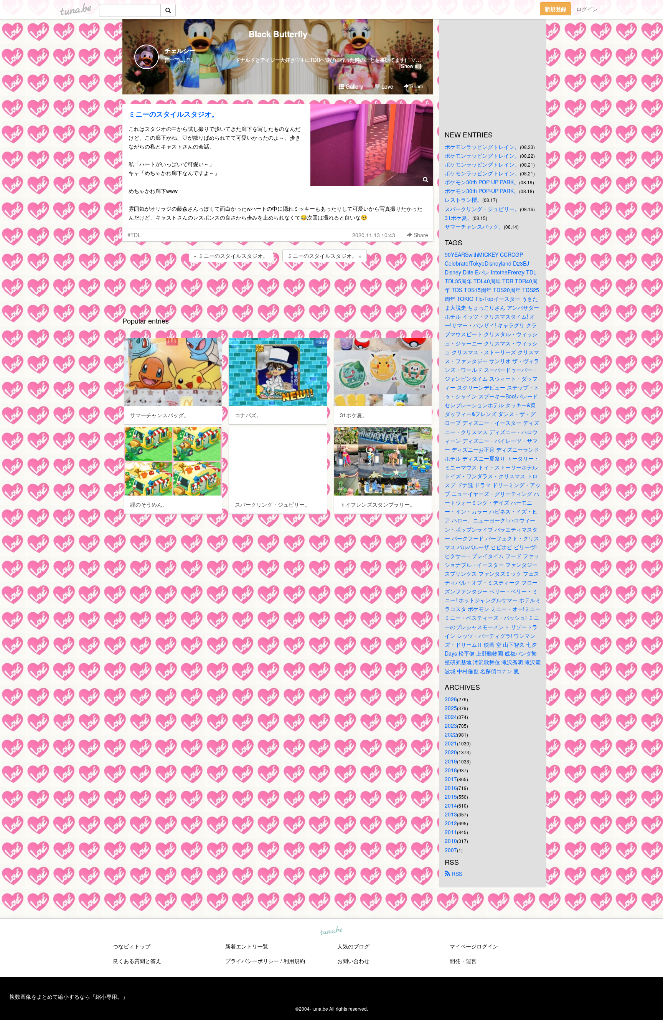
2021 (451, 743)
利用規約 (294, 961)
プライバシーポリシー (252, 961)
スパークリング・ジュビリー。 (482, 209)
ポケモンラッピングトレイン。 (482, 146)
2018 (451, 770)
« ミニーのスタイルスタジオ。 (231, 255)
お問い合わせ (353, 961)
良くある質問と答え (137, 961)
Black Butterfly (278, 34)
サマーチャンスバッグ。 (474, 226)
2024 (451, 716)
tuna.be (331, 931)
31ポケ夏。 (458, 217)
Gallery (353, 86)
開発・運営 (463, 961)
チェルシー (180, 50)
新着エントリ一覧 (246, 946)
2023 (451, 725)
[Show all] (410, 65)
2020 (451, 752)
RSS (456, 873)
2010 (451, 840)
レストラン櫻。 (463, 199)
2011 (451, 832)
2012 (451, 823)
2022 (451, 734)
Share (416, 86)
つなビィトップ (131, 946)
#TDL (134, 235)
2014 (451, 805)
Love (386, 86)
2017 (451, 779)
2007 (451, 850)
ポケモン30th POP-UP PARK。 (482, 182)
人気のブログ (353, 946)
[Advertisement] (277, 284)
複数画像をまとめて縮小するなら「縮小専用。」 (69, 996)
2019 (451, 761)
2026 (451, 699)
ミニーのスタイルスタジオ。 (173, 114)
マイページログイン (474, 946)
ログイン (587, 9)
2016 (451, 787)
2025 (451, 708)
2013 (451, 814)
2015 (451, 796)
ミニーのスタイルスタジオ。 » (324, 255)
